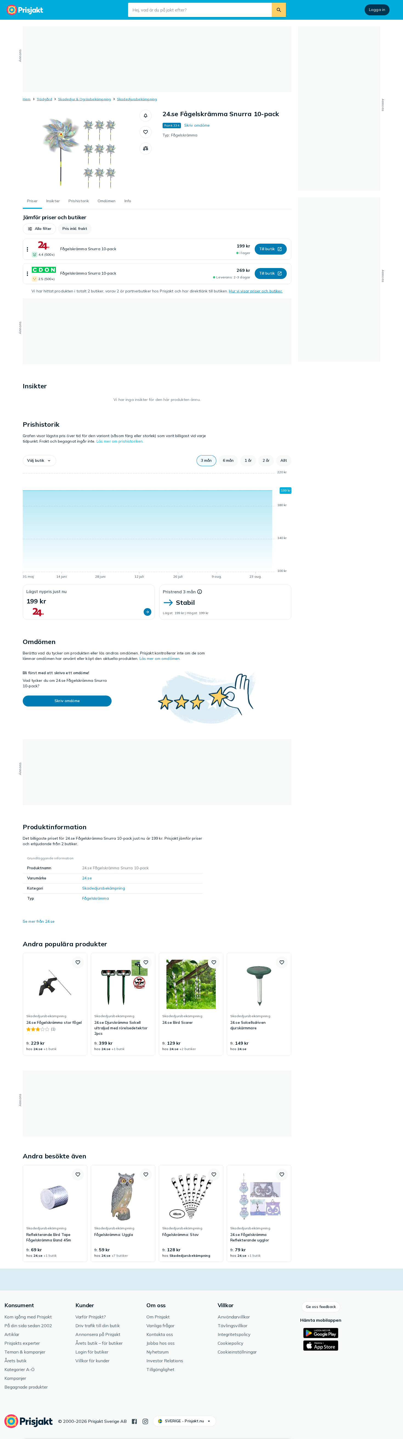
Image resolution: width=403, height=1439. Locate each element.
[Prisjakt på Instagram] (145, 1421)
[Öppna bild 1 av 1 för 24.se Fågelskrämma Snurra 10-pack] (81, 151)
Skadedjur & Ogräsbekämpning (84, 99)
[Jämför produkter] (146, 149)
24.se (87, 878)
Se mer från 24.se (39, 921)
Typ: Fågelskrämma (180, 135)
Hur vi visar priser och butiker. (255, 291)
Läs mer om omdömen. (160, 658)
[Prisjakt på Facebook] (134, 1421)
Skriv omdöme (197, 125)
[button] (146, 116)
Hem (27, 99)
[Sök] (279, 10)
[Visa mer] (27, 249)
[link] (55, 1004)
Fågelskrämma (95, 898)
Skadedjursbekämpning (137, 99)
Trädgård (44, 99)
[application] (157, 525)
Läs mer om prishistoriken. (120, 441)
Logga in (377, 9)
